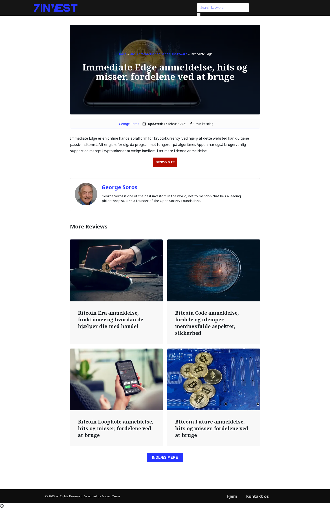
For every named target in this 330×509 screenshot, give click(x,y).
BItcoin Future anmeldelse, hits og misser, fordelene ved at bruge (211, 428)
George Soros (129, 124)
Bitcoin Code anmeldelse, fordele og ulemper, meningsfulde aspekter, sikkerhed (207, 322)
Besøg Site (165, 162)
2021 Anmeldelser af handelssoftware (158, 54)
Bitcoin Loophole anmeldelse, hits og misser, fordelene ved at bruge (115, 428)
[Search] (198, 15)
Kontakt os (257, 496)
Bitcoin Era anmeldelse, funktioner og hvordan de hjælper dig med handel (110, 319)
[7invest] (55, 8)
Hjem (232, 496)
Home (122, 54)
